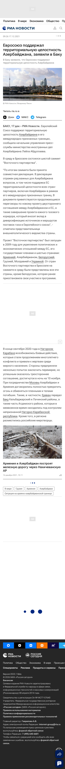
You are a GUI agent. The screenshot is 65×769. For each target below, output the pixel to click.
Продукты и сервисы (44, 667)
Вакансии (8, 680)
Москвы (34, 382)
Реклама (25, 667)
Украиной (37, 261)
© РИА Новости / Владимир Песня (17, 103)
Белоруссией (46, 257)
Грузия (19, 488)
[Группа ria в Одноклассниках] (42, 645)
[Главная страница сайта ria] (18, 28)
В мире (8, 488)
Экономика (35, 663)
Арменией (9, 257)
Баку (6, 399)
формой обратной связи (31, 730)
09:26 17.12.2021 (11, 36)
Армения (31, 488)
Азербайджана (28, 134)
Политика (8, 663)
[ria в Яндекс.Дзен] (19, 645)
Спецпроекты (10, 667)
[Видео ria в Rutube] (53, 645)
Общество (21, 663)
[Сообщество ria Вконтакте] (30, 645)
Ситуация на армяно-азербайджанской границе (28, 493)
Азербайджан (46, 488)
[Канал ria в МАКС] (8, 645)
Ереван (46, 395)
